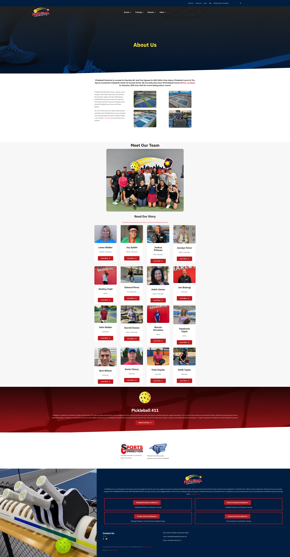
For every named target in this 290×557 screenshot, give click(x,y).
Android (197, 494)
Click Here (108, 118)
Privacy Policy (147, 547)
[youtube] (106, 539)
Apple (192, 494)
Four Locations (189, 83)
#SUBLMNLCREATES (112, 550)
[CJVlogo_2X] (158, 444)
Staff (98, 111)
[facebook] (240, 3)
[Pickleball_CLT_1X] (41, 8)
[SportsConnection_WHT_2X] (132, 444)
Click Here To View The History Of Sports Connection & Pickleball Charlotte (145, 222)
